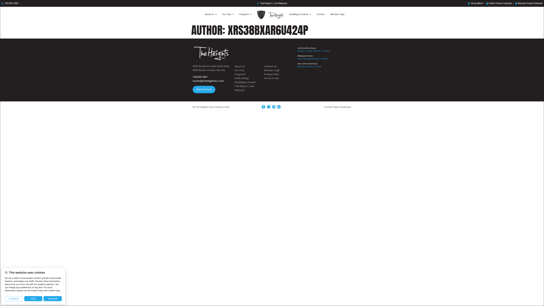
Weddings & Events (298, 14)
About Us (209, 14)
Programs (244, 14)
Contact (320, 14)
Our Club (226, 14)
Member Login (338, 14)
